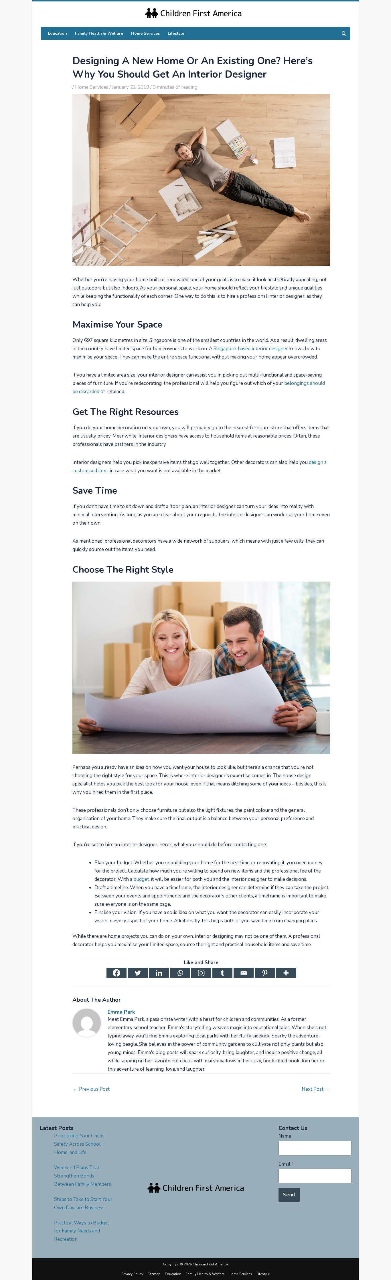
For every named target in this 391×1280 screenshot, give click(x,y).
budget (141, 879)
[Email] (244, 973)
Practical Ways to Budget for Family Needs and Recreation (81, 1231)
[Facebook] (116, 973)
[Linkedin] (159, 973)
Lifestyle (263, 1274)
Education (173, 1274)
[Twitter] (138, 973)
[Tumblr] (222, 973)
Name (285, 1136)
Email (286, 1164)
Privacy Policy (132, 1274)
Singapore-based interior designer (251, 348)
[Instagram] (201, 973)
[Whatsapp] (180, 973)
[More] (286, 973)
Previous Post (91, 1089)
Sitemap (154, 1274)
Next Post (315, 1089)
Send (289, 1194)
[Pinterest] (265, 973)
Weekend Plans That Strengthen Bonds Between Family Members (82, 1176)
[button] (344, 33)
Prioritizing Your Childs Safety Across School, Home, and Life (79, 1144)
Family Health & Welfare (204, 1274)
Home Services (91, 87)
